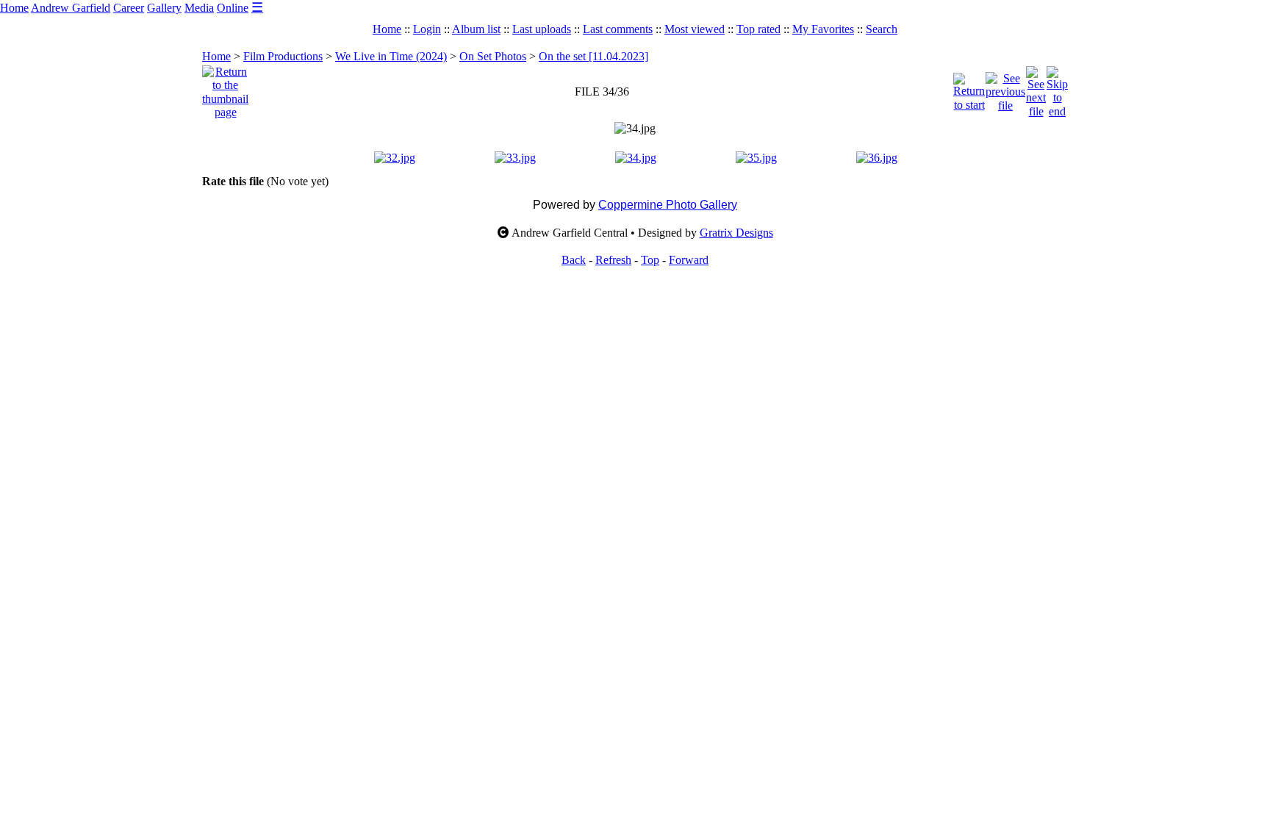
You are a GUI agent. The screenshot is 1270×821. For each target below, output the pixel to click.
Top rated (758, 29)
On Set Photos (492, 56)
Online (232, 7)
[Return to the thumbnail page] (225, 88)
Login (427, 29)
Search (881, 29)
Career (128, 7)
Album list (476, 29)
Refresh (613, 260)
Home (14, 7)
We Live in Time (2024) (391, 56)
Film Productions (283, 56)
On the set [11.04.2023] (593, 56)
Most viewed (694, 29)
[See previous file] (1005, 88)
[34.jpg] (635, 128)
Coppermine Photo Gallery (667, 204)
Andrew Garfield (70, 7)
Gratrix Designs (736, 232)
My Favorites (823, 29)
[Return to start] (969, 88)
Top (650, 260)
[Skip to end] (1057, 88)
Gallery (164, 7)
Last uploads (541, 29)
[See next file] (1036, 88)
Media (199, 7)
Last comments (618, 29)
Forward (688, 260)
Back (574, 260)
